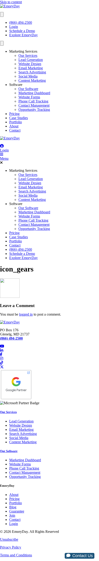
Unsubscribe (9, 539)
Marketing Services (23, 51)
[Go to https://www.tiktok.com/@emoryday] (49, 363)
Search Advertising (32, 72)
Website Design (29, 64)
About (13, 126)
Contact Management (34, 105)
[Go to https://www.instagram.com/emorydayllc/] (49, 359)
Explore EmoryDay (23, 35)
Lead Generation (30, 60)
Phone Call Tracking (33, 101)
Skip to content (11, 2)
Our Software (28, 89)
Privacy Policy (10, 547)
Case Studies (18, 118)
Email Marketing (30, 68)
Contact (14, 130)
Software (15, 85)
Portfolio (15, 122)
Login (13, 27)
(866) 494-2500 (20, 22)
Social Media (28, 76)
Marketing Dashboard (34, 93)
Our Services (27, 55)
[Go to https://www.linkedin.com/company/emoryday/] (49, 350)
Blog (12, 507)
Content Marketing (32, 80)
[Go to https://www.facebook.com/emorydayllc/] (49, 355)
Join (12, 515)
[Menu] (2, 14)
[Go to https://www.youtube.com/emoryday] (49, 346)
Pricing (14, 114)
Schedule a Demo (22, 31)
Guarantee (16, 511)
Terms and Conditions (16, 555)
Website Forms (29, 97)
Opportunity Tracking (34, 110)
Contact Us (82, 555)
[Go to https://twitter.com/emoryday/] (49, 367)
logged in (26, 314)
